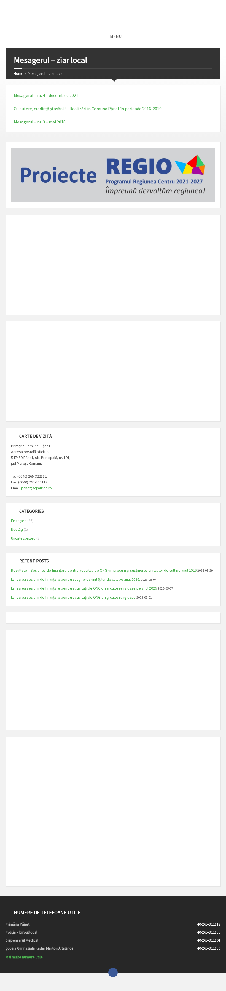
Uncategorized (23, 538)
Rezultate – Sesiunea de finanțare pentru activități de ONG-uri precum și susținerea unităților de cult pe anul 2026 (104, 570)
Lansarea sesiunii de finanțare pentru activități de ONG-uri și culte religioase (73, 597)
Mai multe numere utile (24, 957)
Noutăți (17, 529)
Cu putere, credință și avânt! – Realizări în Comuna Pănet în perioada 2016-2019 (88, 108)
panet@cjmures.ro (36, 487)
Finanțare (18, 520)
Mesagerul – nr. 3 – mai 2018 (40, 122)
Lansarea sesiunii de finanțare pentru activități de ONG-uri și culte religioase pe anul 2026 (84, 588)
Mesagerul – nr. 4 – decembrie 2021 (46, 95)
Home (18, 73)
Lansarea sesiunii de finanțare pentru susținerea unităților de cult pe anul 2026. (75, 579)
